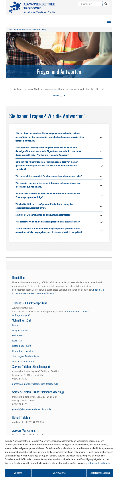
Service (36, 29)
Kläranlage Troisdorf (23, 351)
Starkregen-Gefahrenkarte (25, 356)
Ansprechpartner (21, 330)
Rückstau (17, 340)
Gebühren (17, 335)
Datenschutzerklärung (98, 463)
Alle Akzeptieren (59, 472)
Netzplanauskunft (21, 345)
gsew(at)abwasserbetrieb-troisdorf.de (31, 409)
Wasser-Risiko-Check (23, 361)
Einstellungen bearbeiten (100, 472)
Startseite (26, 29)
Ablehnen (18, 472)
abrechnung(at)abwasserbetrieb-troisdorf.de (35, 383)
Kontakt (16, 324)
